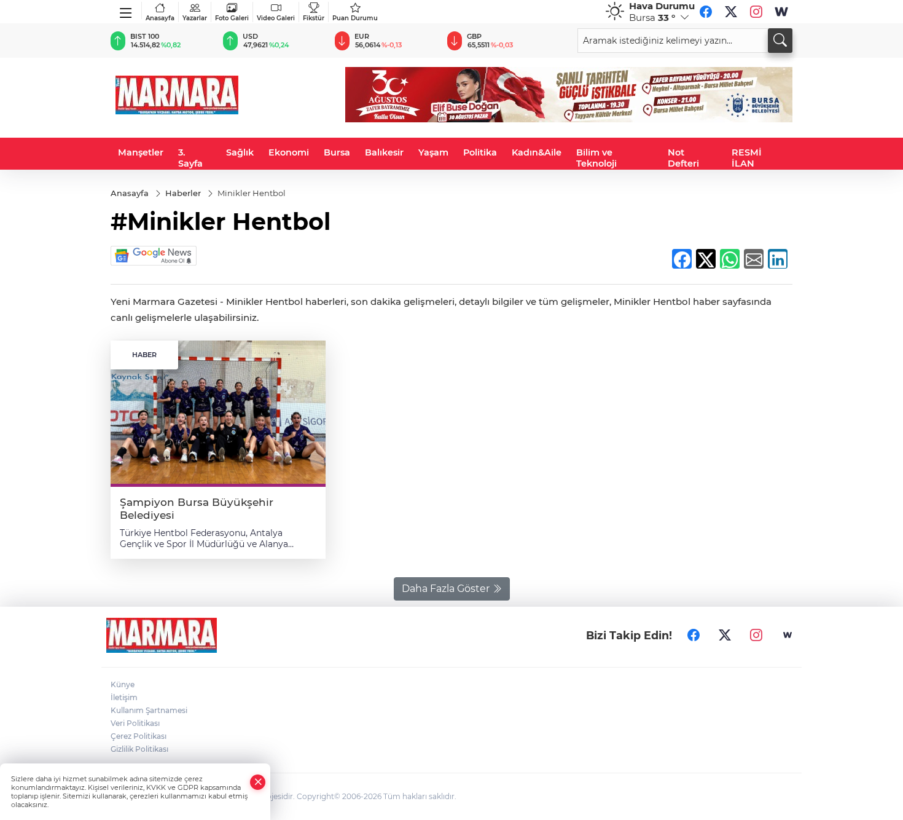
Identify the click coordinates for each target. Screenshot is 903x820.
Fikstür (313, 18)
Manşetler (140, 152)
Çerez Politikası (138, 736)
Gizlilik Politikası (139, 749)
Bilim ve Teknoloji (596, 158)
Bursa (337, 152)
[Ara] (780, 40)
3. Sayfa (190, 158)
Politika (480, 152)
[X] (731, 11)
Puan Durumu (355, 18)
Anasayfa (160, 18)
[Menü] (126, 10)
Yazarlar (194, 18)
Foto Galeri (232, 18)
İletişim (124, 697)
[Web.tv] (781, 11)
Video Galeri (276, 18)
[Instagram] (756, 11)
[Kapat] (258, 782)
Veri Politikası (135, 723)
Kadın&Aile (536, 152)
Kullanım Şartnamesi (149, 710)
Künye (123, 684)
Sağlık (240, 152)
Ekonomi (288, 152)
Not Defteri (683, 158)
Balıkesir (384, 152)
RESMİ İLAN (747, 158)
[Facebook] (706, 11)
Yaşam (433, 152)
